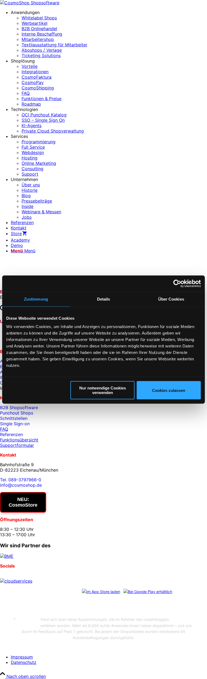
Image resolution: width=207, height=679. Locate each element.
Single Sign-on (15, 423)
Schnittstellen (13, 418)
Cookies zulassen (168, 390)
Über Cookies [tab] (171, 299)
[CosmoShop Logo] (29, 2)
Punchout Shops (16, 413)
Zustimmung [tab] (36, 299)
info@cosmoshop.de (21, 485)
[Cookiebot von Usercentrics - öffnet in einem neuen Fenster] (177, 283)
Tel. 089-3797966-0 (20, 479)
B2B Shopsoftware (19, 407)
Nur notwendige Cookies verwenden (102, 390)
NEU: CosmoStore (23, 502)
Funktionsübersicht (19, 440)
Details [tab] (103, 299)
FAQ (4, 429)
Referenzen (11, 434)
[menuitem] (109, 34)
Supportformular (17, 445)
